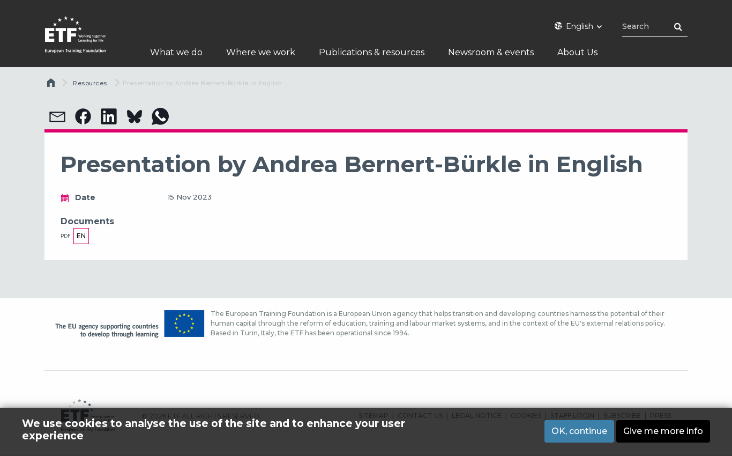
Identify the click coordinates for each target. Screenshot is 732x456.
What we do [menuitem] (176, 52)
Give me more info (663, 431)
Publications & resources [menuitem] (371, 52)
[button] (57, 116)
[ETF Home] (86, 41)
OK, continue (579, 431)
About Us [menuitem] (577, 52)
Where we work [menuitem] (260, 52)
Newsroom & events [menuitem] (491, 52)
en (81, 236)
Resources (90, 83)
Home (51, 85)
